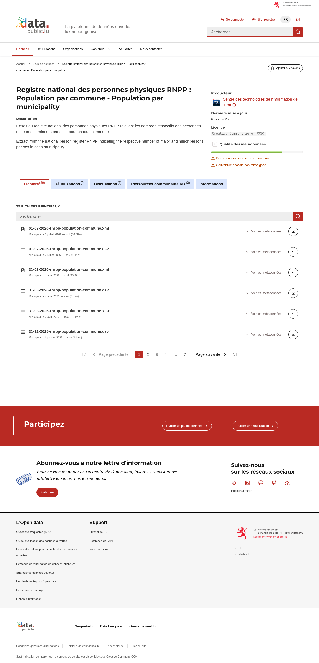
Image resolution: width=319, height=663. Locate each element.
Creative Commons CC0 (121, 656)
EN (297, 19)
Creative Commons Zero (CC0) (238, 134)
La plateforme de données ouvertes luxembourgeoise (98, 29)
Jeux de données (44, 63)
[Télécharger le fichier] (293, 231)
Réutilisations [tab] (68, 183)
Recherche (298, 32)
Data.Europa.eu (111, 626)
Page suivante (208, 354)
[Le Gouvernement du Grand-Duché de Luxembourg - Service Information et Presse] (270, 532)
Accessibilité (116, 646)
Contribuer (98, 49)
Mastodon (260, 483)
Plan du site (139, 646)
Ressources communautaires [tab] (160, 183)
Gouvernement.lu (142, 626)
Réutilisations (46, 49)
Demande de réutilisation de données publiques (46, 564)
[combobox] (250, 32)
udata (238, 548)
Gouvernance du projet (30, 590)
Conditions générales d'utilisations (38, 646)
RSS (287, 483)
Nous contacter (151, 49)
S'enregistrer (267, 19)
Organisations (73, 49)
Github (274, 483)
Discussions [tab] (107, 183)
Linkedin (247, 483)
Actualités (126, 49)
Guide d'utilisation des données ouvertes (41, 540)
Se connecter (235, 19)
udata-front (242, 554)
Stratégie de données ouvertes (35, 572)
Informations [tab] (211, 184)
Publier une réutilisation (252, 426)
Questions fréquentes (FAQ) (33, 532)
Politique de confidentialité (83, 646)
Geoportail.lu (84, 626)
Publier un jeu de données (184, 426)
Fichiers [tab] (34, 183)
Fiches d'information (28, 599)
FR (285, 19)
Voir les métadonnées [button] (266, 231)
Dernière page (235, 354)
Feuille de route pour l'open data (36, 581)
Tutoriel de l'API (99, 532)
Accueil (21, 63)
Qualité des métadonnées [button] (215, 144)
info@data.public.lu (243, 490)
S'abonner (47, 492)
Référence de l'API (101, 540)
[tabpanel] (159, 292)
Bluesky (234, 483)
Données (22, 49)
